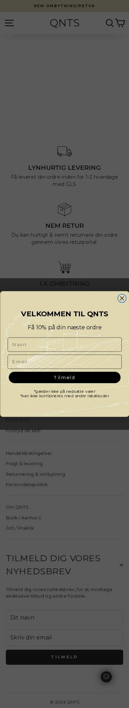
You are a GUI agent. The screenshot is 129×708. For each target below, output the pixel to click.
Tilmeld (64, 377)
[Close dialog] (122, 298)
